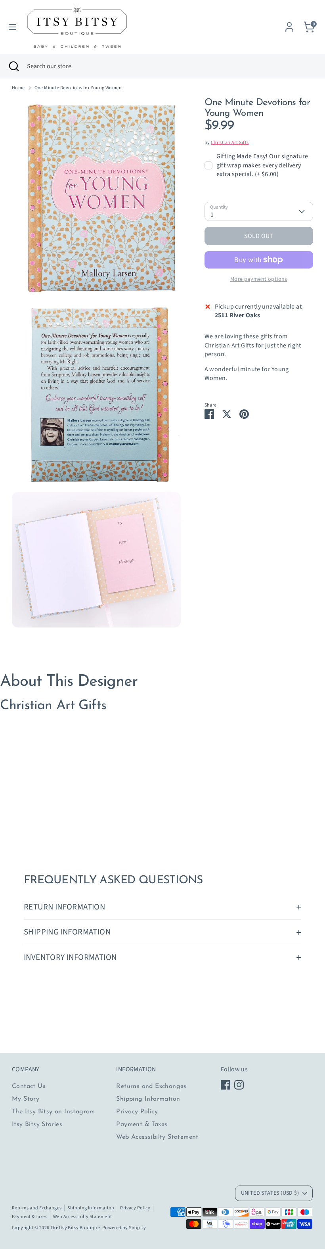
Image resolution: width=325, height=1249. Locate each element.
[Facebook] (225, 1085)
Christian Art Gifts (230, 142)
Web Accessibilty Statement (157, 1137)
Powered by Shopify (124, 1227)
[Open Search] (13, 66)
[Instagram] (239, 1085)
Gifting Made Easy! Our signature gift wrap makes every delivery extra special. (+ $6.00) (262, 165)
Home (18, 88)
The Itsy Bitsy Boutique (75, 1227)
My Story (25, 1099)
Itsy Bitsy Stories (37, 1124)
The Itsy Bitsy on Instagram (53, 1112)
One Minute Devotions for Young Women (78, 88)
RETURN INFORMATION (64, 907)
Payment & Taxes (141, 1124)
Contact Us (29, 1086)
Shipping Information (148, 1099)
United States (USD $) (270, 1193)
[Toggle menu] (13, 27)
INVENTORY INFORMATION (70, 957)
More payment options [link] (258, 279)
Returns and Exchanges (151, 1086)
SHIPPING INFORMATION (67, 932)
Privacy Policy (137, 1112)
